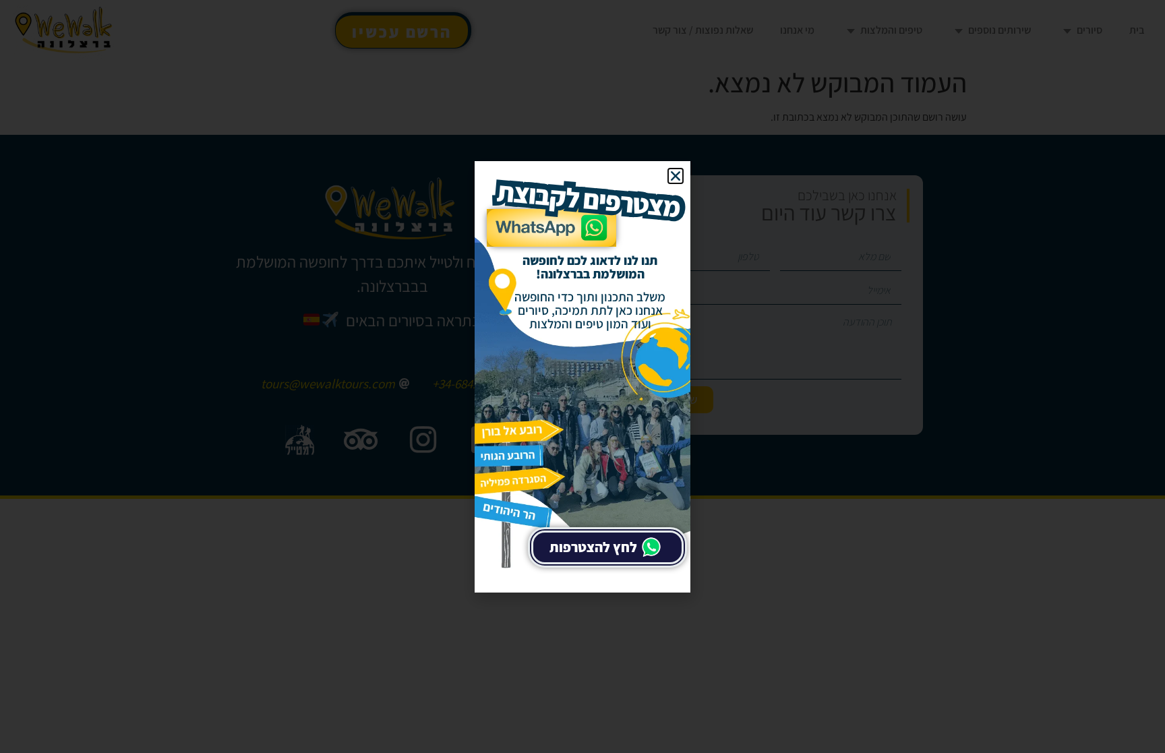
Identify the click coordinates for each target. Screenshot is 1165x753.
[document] (582, 376)
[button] (675, 176)
